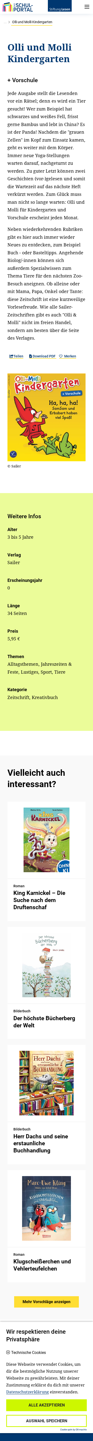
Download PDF (44, 356)
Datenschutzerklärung (27, 1392)
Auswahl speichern (46, 1421)
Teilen (18, 356)
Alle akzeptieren (47, 1405)
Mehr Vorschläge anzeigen (46, 1301)
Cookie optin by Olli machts (73, 1429)
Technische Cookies (28, 1352)
